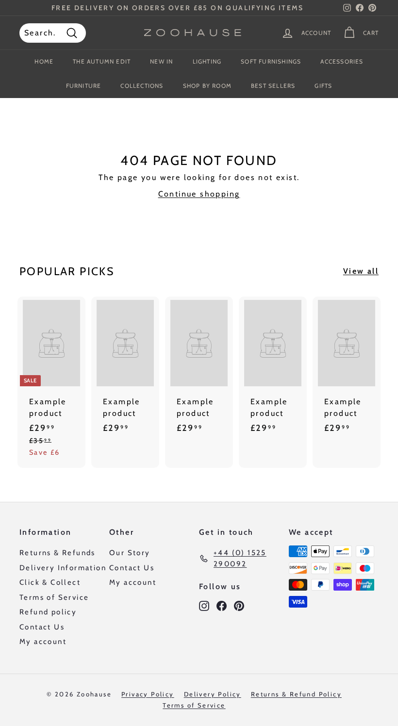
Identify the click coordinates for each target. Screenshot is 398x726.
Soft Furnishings (271, 61)
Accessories (341, 61)
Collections (141, 85)
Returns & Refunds (57, 552)
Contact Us (42, 627)
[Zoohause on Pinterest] (239, 605)
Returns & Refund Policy (296, 694)
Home (43, 61)
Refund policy (48, 612)
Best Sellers (273, 85)
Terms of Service (54, 597)
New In (161, 61)
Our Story (129, 552)
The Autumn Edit (102, 61)
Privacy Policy (147, 694)
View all (361, 271)
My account (42, 641)
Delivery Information (62, 567)
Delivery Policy (212, 694)
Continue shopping (199, 193)
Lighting (207, 61)
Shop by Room (207, 85)
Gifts (323, 85)
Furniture (83, 85)
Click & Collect (50, 582)
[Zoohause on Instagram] (204, 605)
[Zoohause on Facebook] (221, 605)
